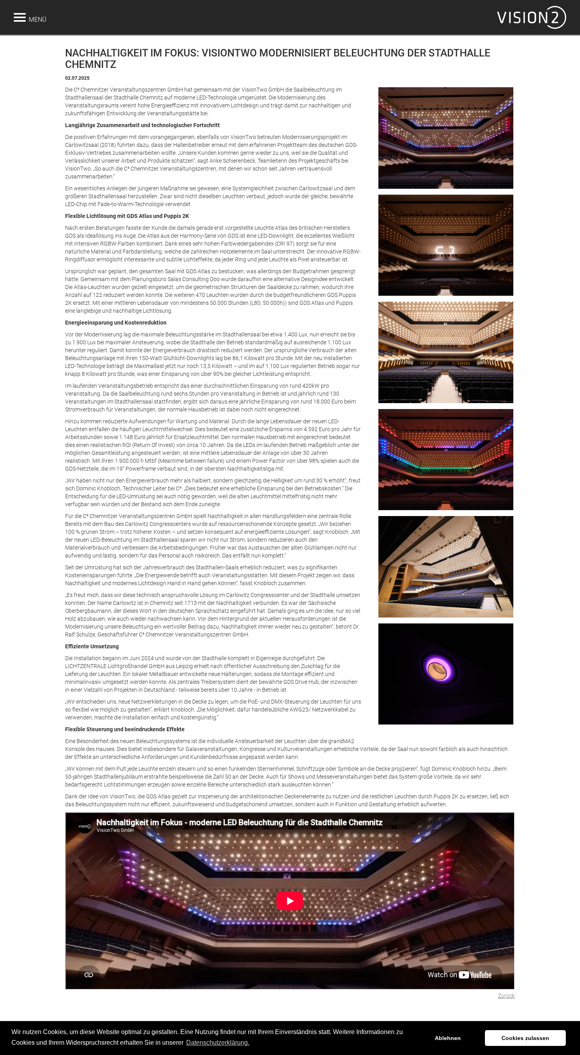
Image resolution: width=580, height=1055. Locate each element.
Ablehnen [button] (448, 1038)
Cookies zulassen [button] (525, 1038)
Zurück (506, 996)
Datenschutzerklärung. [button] (217, 1042)
